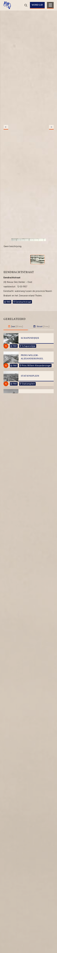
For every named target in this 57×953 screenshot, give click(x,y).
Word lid (37, 5)
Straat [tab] (42, 326)
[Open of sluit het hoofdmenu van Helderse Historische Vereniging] (50, 5)
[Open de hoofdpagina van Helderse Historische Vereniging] (7, 5)
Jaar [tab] (17, 326)
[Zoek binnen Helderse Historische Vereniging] (51, 15)
